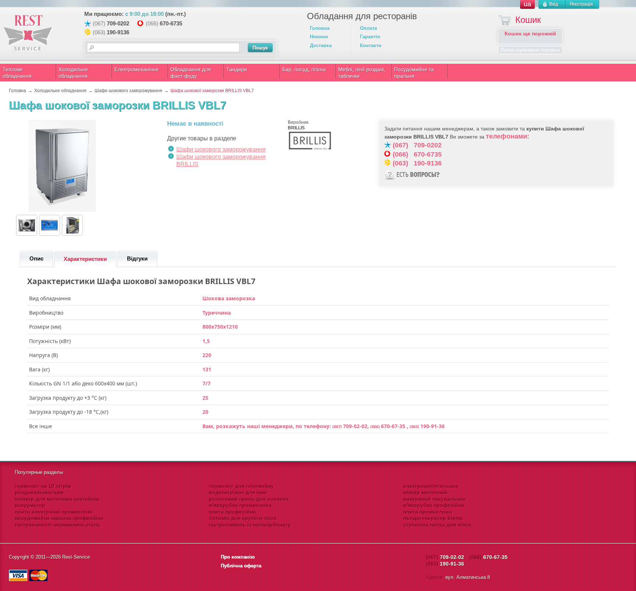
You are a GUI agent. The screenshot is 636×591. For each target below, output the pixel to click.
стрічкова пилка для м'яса (437, 525)
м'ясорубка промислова (240, 505)
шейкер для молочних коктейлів (57, 499)
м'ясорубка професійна (433, 505)
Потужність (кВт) (50, 341)
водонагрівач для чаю (238, 492)
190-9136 (118, 32)
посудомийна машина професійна (59, 518)
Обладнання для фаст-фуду (190, 72)
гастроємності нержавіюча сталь (57, 525)
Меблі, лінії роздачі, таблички (361, 72)
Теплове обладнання (17, 72)
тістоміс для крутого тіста (242, 518)
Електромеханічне (136, 69)
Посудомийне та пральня (414, 72)
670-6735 (171, 23)
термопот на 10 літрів (43, 486)
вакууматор (30, 505)
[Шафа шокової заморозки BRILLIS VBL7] (62, 210)
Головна (319, 28)
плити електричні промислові (53, 512)
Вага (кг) (39, 369)
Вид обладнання (50, 298)
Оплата (368, 28)
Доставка (321, 45)
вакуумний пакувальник (434, 499)
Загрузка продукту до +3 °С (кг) (67, 398)
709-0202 (118, 23)
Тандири (236, 69)
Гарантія (370, 36)
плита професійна (232, 512)
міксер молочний (425, 492)
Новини (319, 36)
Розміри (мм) (45, 327)
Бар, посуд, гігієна (304, 69)
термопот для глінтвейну (241, 486)
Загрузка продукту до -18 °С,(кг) (68, 412)
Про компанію (238, 557)
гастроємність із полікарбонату (250, 525)
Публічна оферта (241, 566)
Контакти (370, 45)
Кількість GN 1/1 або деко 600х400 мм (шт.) (83, 383)
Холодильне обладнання (73, 72)
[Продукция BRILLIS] (310, 148)
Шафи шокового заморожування (221, 149)
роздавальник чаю (39, 492)
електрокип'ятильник (430, 486)
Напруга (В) (43, 355)
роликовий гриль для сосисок (249, 499)
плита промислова (427, 512)
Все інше (40, 426)
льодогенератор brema (433, 518)
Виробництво (46, 313)
